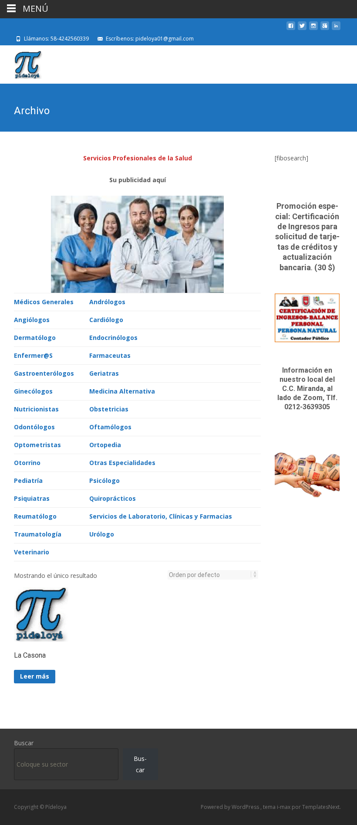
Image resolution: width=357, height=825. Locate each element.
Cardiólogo (106, 320)
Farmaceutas (110, 355)
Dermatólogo (35, 337)
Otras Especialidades (122, 462)
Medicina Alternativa (122, 391)
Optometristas (37, 445)
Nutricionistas (36, 409)
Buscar (24, 743)
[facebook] (290, 29)
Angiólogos (32, 320)
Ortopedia (105, 445)
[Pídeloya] (21, 62)
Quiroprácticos (112, 498)
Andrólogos (107, 302)
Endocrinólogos (113, 337)
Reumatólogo (35, 516)
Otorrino (27, 462)
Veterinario (31, 552)
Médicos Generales (44, 302)
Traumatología (37, 534)
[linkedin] (336, 29)
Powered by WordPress (230, 807)
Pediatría (28, 480)
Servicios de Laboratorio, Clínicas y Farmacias (160, 516)
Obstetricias (108, 409)
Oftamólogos (110, 427)
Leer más (34, 676)
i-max (284, 807)
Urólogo (101, 534)
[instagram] (313, 29)
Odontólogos (34, 427)
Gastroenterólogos (44, 373)
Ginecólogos (33, 391)
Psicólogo (104, 480)
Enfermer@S (33, 355)
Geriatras (104, 373)
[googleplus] (324, 29)
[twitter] (302, 29)
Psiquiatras (32, 498)
